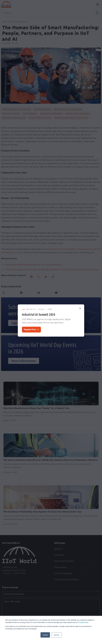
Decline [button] (56, 635)
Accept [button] (45, 635)
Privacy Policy (83, 622)
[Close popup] (80, 308)
